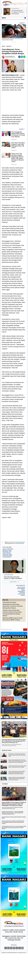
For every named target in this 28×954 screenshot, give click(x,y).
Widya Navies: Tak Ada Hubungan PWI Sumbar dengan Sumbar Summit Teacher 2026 (17, 755)
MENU (4, 18)
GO (25, 629)
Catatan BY (5, 930)
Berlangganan (6, 936)
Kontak (16, 930)
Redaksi (12, 930)
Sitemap (20, 932)
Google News (20, 543)
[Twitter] (8, 948)
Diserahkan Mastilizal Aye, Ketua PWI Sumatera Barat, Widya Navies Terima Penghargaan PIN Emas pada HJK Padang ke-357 (14, 741)
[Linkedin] (17, 948)
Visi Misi (15, 932)
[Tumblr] (19, 948)
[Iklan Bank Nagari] (14, 873)
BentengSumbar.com (13, 952)
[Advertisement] (14, 101)
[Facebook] (5, 948)
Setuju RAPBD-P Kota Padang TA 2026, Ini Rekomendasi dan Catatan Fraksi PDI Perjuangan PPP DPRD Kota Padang (14, 804)
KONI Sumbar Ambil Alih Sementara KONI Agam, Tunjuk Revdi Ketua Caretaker (17, 766)
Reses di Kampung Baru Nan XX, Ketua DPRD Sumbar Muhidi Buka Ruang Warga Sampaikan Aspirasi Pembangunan (17, 761)
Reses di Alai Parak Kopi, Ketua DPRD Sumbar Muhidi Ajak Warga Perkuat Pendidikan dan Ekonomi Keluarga (16, 772)
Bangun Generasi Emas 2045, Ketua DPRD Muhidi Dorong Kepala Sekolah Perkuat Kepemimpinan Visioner (13, 822)
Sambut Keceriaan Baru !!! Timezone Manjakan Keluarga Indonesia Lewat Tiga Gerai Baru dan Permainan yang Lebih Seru (12, 813)
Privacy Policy (8, 932)
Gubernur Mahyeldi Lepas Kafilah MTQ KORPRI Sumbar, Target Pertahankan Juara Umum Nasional (16, 778)
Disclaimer (22, 930)
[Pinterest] (11, 948)
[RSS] (22, 948)
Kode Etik (13, 936)
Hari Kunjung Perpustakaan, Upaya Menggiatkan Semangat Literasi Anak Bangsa (21, 591)
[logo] (14, 924)
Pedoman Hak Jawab (14, 938)
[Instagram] (14, 948)
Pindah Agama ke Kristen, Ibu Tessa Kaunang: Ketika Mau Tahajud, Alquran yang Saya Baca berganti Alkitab (14, 827)
